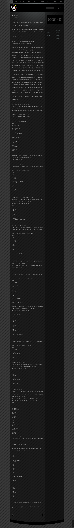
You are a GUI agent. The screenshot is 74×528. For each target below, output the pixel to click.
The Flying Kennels (53, 43)
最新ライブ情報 (22, 1)
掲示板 (16, 1)
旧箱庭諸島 (54, 1)
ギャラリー (35, 1)
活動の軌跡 (29, 1)
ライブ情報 (48, 32)
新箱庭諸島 (61, 1)
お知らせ (48, 1)
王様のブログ (42, 1)
